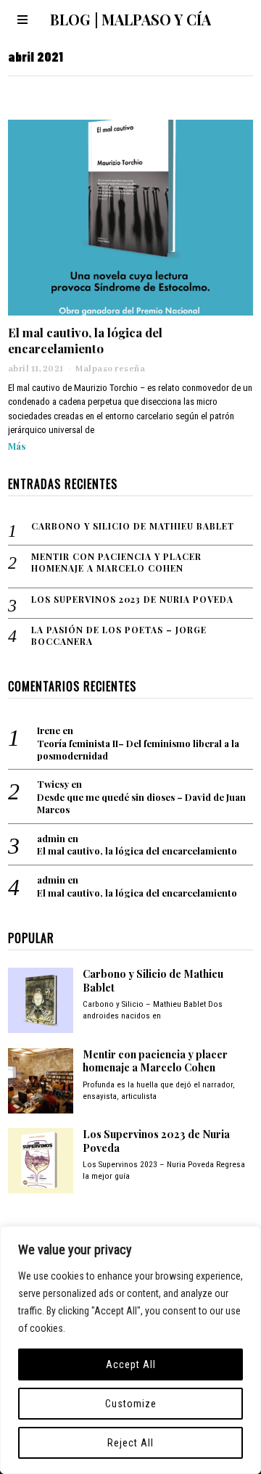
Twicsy (53, 784)
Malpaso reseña (110, 368)
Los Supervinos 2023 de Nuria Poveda (132, 599)
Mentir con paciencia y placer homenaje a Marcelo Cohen (116, 562)
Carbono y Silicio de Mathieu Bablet (132, 526)
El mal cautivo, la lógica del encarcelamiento (85, 340)
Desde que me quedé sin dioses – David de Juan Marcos (141, 803)
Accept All (131, 1364)
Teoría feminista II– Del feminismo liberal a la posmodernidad (138, 750)
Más (16, 446)
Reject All (130, 1443)
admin (51, 838)
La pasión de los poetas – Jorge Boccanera (119, 636)
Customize (131, 1403)
